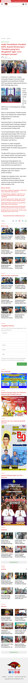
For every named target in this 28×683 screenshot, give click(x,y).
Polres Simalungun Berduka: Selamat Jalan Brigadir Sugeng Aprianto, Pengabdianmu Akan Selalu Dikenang (7, 619)
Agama (3, 42)
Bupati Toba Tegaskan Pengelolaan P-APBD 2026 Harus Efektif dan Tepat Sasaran (14, 191)
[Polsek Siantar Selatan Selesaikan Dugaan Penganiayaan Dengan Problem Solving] (7, 549)
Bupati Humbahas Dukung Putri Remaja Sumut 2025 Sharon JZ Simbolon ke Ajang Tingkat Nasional (21, 645)
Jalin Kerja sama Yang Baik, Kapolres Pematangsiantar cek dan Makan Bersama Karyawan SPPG (7, 645)
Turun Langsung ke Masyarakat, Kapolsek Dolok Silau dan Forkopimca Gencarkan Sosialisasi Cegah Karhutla (21, 597)
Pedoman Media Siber (20, 676)
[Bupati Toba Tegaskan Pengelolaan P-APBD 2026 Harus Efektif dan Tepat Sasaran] (7, 231)
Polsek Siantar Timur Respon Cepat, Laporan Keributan (20, 542)
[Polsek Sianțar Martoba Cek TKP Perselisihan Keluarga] (7, 535)
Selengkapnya (13, 562)
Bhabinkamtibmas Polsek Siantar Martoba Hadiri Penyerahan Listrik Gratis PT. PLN (14, 210)
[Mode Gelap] (23, 4)
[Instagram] (15, 672)
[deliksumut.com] (6, 4)
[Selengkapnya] (26, 569)
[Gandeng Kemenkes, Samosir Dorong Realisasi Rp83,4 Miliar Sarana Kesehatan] (21, 245)
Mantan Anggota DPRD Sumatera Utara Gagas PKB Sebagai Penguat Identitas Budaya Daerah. (21, 619)
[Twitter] (13, 672)
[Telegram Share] (22, 221)
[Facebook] (10, 672)
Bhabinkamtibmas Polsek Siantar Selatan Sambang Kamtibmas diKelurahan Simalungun (7, 582)
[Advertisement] (14, 21)
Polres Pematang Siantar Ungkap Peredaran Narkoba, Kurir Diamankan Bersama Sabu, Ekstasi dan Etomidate (21, 555)
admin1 (6, 57)
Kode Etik (10, 676)
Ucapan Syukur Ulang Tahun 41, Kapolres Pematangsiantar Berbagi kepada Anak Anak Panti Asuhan (20, 632)
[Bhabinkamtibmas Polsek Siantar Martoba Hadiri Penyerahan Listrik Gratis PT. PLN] (21, 260)
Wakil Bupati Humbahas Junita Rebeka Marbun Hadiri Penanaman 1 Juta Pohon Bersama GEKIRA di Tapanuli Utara (7, 632)
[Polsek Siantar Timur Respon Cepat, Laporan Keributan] (21, 535)
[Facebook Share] (13, 221)
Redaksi (4, 676)
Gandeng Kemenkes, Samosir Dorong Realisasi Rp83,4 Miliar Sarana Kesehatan (13, 203)
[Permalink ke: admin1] (2, 57)
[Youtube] (18, 672)
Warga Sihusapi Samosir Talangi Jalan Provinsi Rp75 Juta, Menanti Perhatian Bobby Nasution (13, 199)
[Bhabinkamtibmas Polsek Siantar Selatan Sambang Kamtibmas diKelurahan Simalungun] (7, 576)
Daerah (7, 42)
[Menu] (2, 4)
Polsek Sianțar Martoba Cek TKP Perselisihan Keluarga (6, 542)
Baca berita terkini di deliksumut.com (14, 215)
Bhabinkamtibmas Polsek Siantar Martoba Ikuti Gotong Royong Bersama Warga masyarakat (13, 207)
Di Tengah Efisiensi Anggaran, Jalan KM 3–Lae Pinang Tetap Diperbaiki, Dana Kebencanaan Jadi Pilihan (13, 195)
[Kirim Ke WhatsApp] (25, 221)
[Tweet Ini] (16, 221)
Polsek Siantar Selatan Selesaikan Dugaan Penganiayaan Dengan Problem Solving (7, 555)
